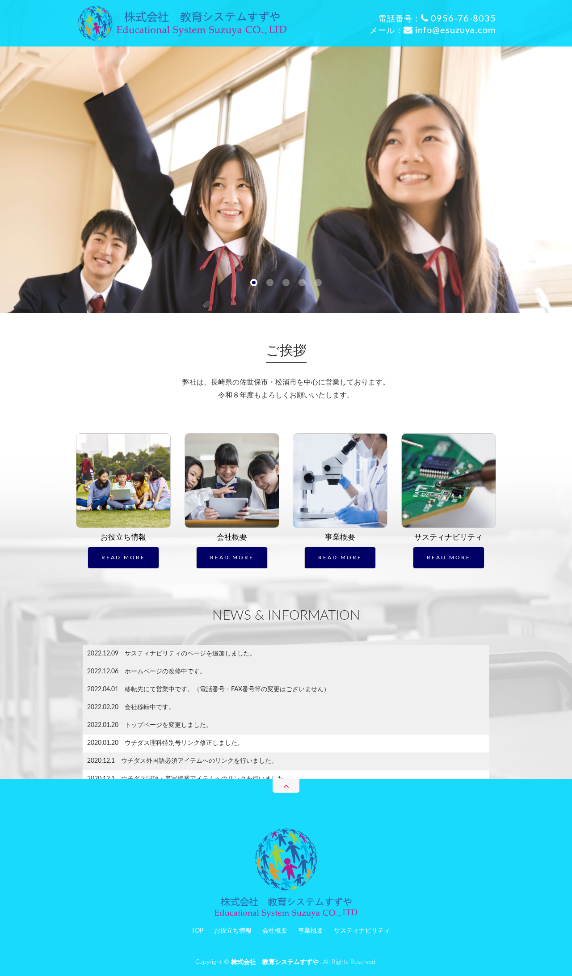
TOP (197, 931)
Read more (123, 557)
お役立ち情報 (123, 537)
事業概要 (340, 537)
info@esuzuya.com (455, 30)
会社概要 (232, 537)
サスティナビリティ (448, 537)
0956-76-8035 (463, 18)
